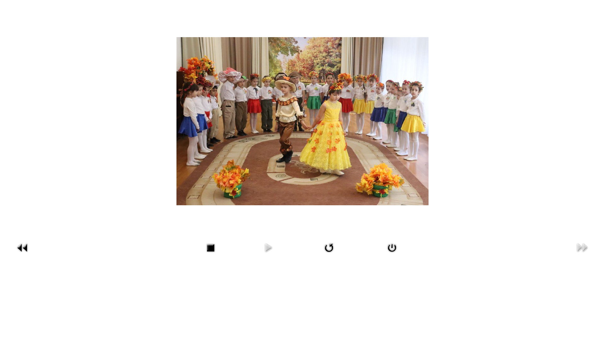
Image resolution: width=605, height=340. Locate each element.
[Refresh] (329, 247)
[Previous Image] (22, 247)
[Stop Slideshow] (210, 247)
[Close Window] (392, 247)
